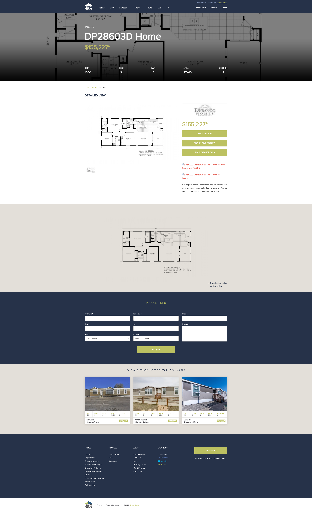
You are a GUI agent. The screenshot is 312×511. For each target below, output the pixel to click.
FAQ (110, 458)
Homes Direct (134, 505)
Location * (136, 334)
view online (195, 168)
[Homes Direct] (88, 6)
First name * (89, 314)
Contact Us (162, 454)
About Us (137, 458)
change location (222, 3)
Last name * (137, 314)
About (136, 448)
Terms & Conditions (112, 505)
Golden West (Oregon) (93, 465)
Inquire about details (205, 152)
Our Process (114, 454)
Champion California (93, 468)
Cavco (87, 475)
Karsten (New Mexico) (93, 471)
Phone (184, 314)
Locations (214, 8)
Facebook (165, 458)
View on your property (204, 143)
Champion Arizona (92, 461)
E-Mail (163, 465)
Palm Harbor (90, 482)
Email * (87, 324)
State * (87, 334)
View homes (210, 450)
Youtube (164, 461)
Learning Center (139, 465)
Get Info (156, 350)
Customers (137, 471)
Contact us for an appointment (211, 459)
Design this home (204, 134)
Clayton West (90, 458)
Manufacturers (139, 454)
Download (216, 165)
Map (159, 8)
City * (135, 324)
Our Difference (139, 468)
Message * (185, 324)
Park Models (90, 485)
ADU (112, 8)
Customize (113, 461)
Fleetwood (89, 454)
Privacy (99, 505)
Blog (150, 8)
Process (113, 448)
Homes (102, 8)
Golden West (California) (94, 478)
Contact (224, 8)
